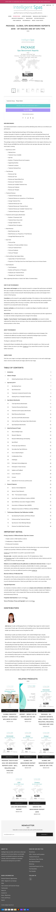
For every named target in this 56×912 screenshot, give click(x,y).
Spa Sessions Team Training (36, 859)
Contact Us (4, 893)
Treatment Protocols (34, 856)
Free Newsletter (33, 868)
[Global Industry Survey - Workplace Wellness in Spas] (9, 696)
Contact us (25, 346)
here (35, 549)
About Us (3, 890)
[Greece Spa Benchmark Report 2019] (37, 789)
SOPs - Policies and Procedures (36, 854)
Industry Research (17, 18)
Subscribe (44, 834)
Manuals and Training (39, 16)
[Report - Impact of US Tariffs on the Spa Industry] (28, 696)
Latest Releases (26, 16)
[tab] (14, 91)
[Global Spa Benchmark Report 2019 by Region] (28, 742)
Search (3, 900)
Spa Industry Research (34, 861)
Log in (43, 5)
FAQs (2, 883)
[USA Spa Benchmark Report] (18, 789)
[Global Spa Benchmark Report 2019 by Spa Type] (46, 742)
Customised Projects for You (36, 866)
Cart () (48, 5)
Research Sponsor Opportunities (9, 878)
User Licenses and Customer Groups (10, 885)
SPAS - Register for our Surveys (8, 881)
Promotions (16, 16)
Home (9, 16)
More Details (9, 710)
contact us (34, 570)
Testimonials (26, 20)
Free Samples (17, 20)
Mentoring (29, 18)
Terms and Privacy (5, 897)
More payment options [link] (28, 114)
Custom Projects (39, 18)
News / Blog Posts (37, 20)
